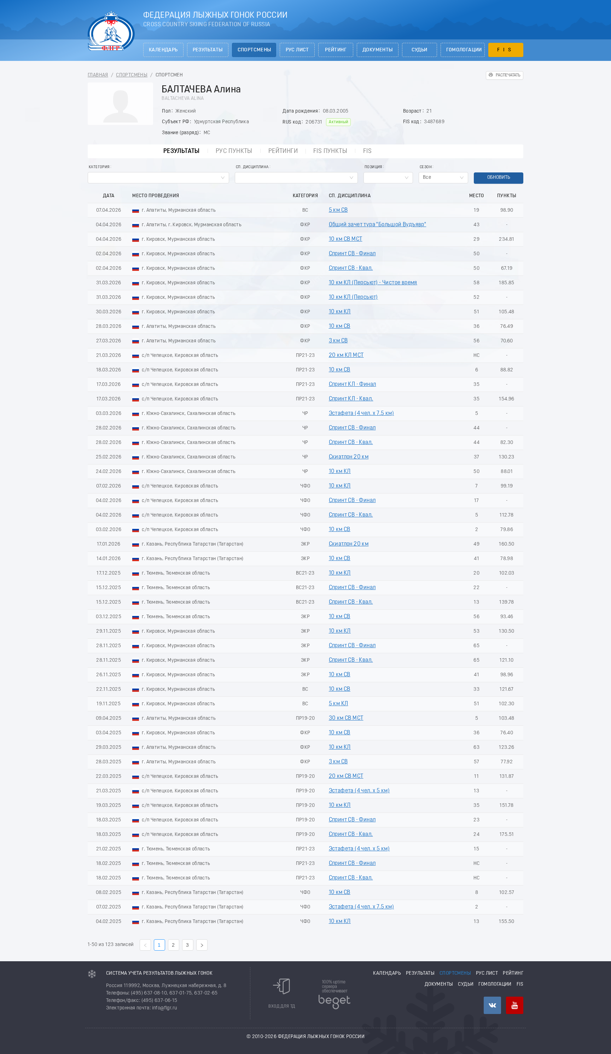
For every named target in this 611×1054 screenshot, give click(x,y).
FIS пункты (330, 151)
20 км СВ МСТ (346, 776)
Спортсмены (254, 50)
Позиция (373, 167)
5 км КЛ (338, 704)
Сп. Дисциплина (252, 167)
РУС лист (297, 50)
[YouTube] (514, 1005)
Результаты (208, 50)
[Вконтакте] (492, 1005)
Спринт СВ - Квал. (351, 268)
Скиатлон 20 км (349, 457)
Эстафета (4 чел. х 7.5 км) (361, 413)
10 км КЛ (340, 312)
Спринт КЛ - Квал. (351, 399)
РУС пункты (234, 151)
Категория (99, 167)
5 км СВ (338, 210)
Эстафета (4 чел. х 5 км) (359, 791)
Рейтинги (283, 151)
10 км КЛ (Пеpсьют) (353, 297)
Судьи (419, 50)
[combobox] (158, 177)
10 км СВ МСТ (345, 239)
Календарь (163, 50)
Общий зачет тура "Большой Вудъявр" (377, 225)
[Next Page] (202, 945)
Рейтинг (336, 50)
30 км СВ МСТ (346, 718)
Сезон (426, 167)
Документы (377, 50)
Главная (98, 75)
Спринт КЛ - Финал (352, 384)
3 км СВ (338, 341)
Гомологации (464, 50)
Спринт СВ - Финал (352, 254)
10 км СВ (339, 326)
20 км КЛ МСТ (346, 355)
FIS (505, 50)
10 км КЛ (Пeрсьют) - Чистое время (373, 283)
